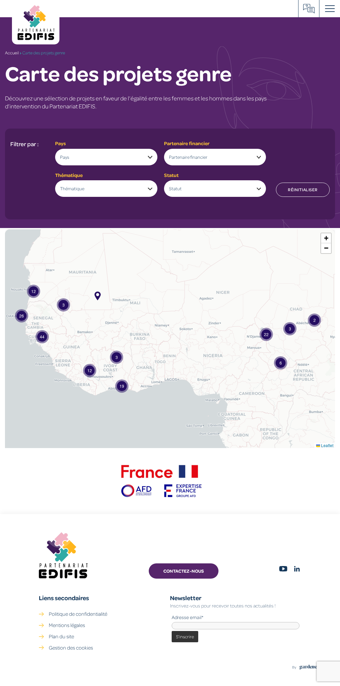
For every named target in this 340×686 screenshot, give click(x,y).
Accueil (12, 52)
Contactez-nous (183, 571)
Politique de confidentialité (78, 613)
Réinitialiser (303, 189)
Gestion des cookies (71, 647)
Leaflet (326, 445)
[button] (314, 320)
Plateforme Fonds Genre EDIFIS (309, 8)
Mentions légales (67, 625)
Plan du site (61, 636)
